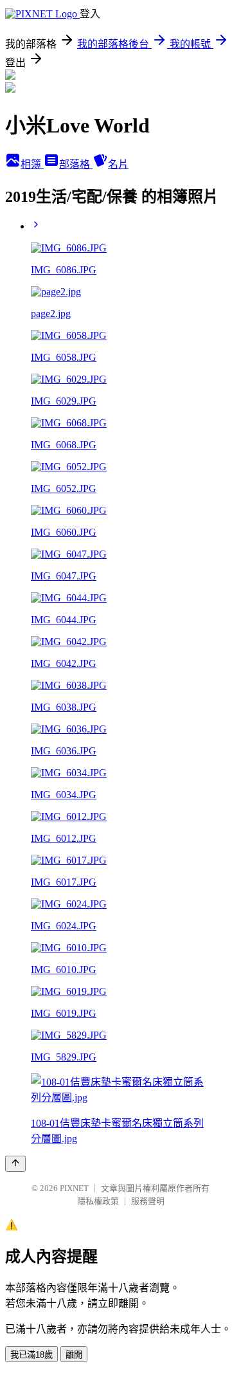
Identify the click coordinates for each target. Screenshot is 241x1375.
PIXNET (74, 1188)
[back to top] (15, 1164)
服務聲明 (148, 1201)
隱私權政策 (98, 1201)
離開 (74, 1355)
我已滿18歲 (31, 1355)
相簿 (32, 164)
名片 (118, 164)
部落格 (76, 164)
